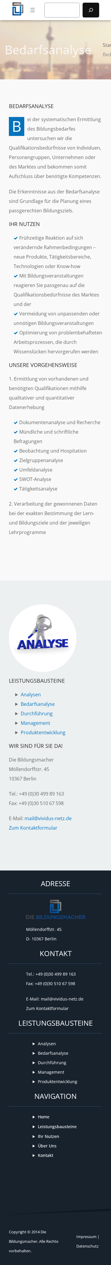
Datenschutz (87, 1246)
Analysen (31, 694)
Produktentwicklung (43, 732)
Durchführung (37, 713)
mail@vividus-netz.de (48, 818)
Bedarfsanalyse (38, 704)
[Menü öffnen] (32, 10)
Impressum (86, 1236)
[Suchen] (91, 10)
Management (35, 723)
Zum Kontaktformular (33, 828)
